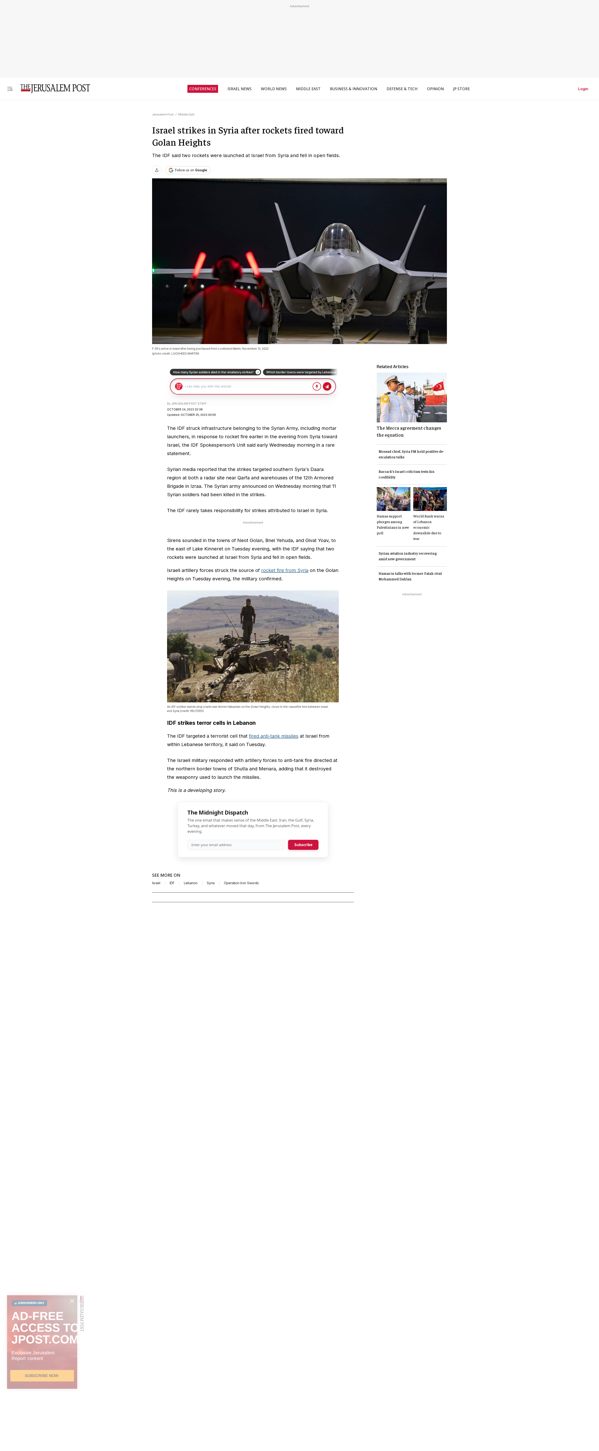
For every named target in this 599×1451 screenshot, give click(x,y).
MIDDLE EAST (308, 89)
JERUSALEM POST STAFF (189, 403)
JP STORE (461, 89)
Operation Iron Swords (241, 883)
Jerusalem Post (163, 114)
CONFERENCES (202, 89)
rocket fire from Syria (284, 570)
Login (583, 88)
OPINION (435, 89)
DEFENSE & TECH (402, 89)
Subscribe (303, 844)
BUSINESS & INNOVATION (353, 89)
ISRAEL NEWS (239, 89)
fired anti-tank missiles (273, 736)
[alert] (42, 1397)
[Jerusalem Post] (52, 89)
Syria (211, 883)
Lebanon (190, 883)
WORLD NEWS (274, 89)
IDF (172, 883)
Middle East (186, 114)
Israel (156, 883)
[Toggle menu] (10, 89)
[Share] (156, 170)
